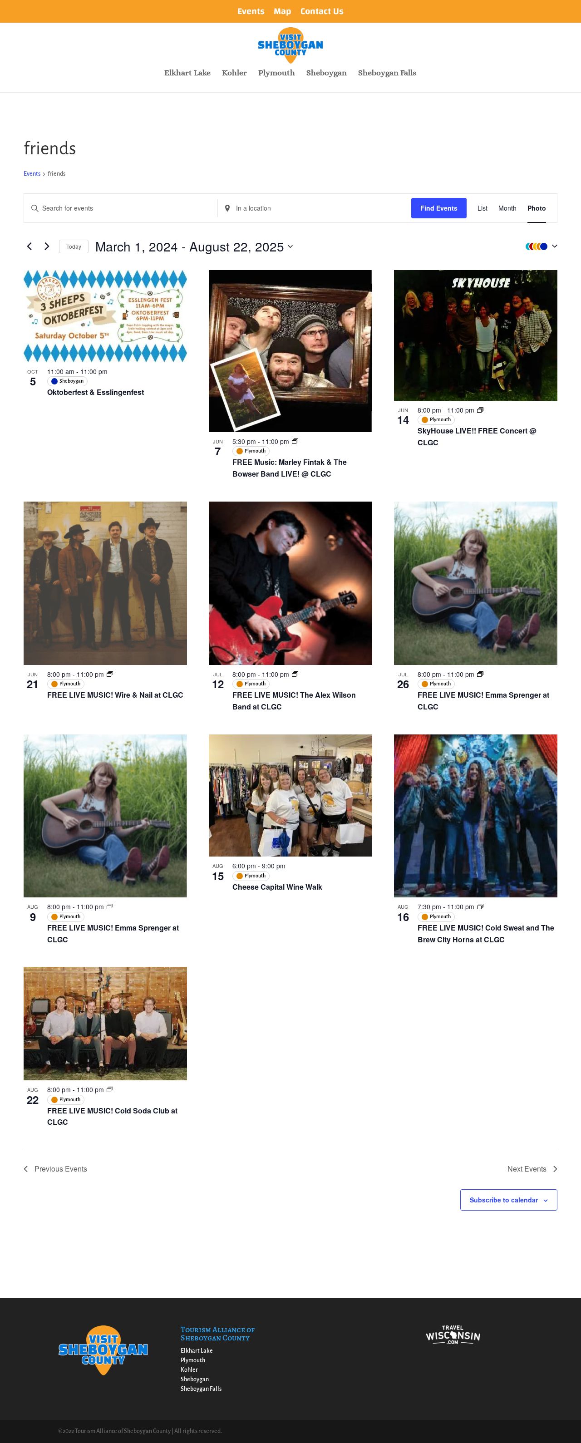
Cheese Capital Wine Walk (277, 887)
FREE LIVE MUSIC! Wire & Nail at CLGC (115, 694)
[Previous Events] (29, 246)
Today (73, 246)
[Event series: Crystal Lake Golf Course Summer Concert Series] (295, 441)
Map (282, 13)
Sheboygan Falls (387, 73)
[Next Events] (46, 246)
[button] (539, 246)
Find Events (439, 207)
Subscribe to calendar (504, 1199)
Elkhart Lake (187, 73)
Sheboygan (326, 73)
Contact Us (322, 13)
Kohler (234, 73)
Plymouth (276, 73)
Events (251, 13)
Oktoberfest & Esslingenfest (95, 392)
